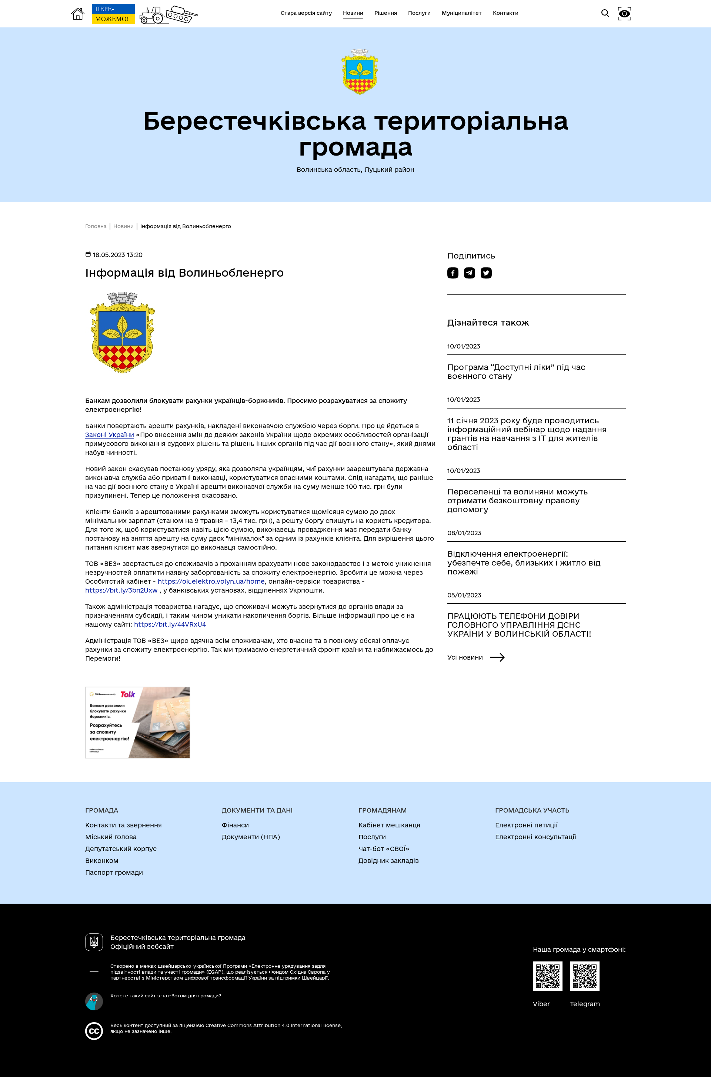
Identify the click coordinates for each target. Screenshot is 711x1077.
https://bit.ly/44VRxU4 (170, 624)
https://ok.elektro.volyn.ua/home (211, 581)
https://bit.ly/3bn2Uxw (121, 590)
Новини (123, 226)
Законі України (109, 434)
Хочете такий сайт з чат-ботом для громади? (165, 995)
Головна (96, 226)
